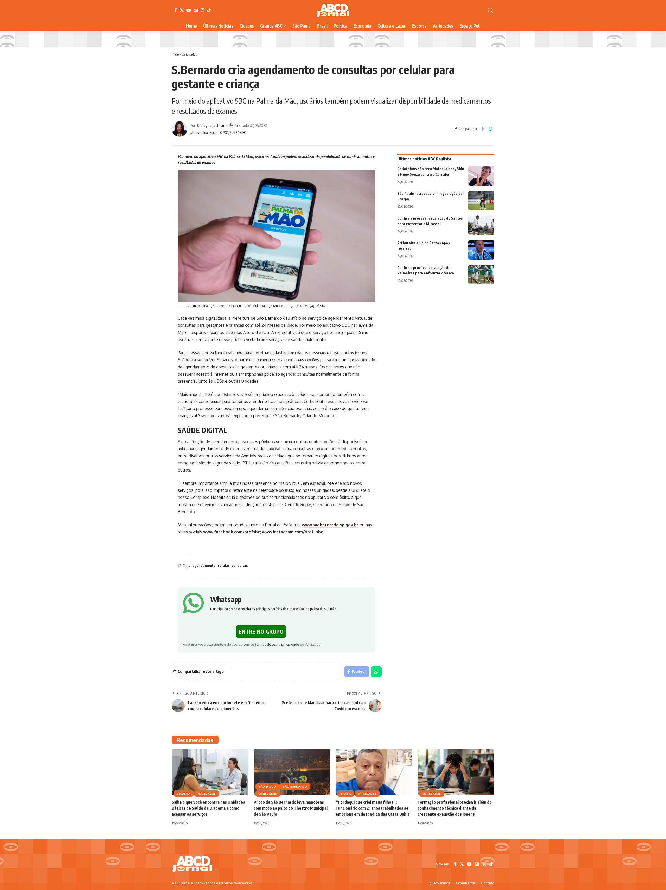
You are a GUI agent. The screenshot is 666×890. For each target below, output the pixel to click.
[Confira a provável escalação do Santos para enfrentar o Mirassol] (481, 225)
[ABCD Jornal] (332, 10)
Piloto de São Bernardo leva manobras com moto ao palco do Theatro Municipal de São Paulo (291, 808)
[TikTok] (209, 10)
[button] (490, 10)
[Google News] (196, 10)
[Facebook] (175, 10)
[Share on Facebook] (482, 129)
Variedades (189, 54)
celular (223, 565)
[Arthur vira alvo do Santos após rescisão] (481, 250)
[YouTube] (188, 10)
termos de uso (266, 644)
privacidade (290, 644)
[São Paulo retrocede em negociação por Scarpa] (481, 200)
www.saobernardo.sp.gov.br (330, 524)
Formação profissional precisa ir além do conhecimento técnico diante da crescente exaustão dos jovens (455, 808)
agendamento (204, 565)
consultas (240, 565)
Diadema (183, 793)
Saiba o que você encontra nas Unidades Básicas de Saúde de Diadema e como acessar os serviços (208, 808)
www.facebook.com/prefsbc (231, 531)
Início (175, 54)
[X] (181, 10)
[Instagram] (203, 10)
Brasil (346, 793)
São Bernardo (295, 786)
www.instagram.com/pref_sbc (292, 531)
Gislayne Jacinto (210, 125)
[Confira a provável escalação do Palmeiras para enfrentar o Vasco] (481, 274)
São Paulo (267, 786)
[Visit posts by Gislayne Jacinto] (179, 129)
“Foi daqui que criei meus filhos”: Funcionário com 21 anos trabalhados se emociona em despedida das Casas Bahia (372, 808)
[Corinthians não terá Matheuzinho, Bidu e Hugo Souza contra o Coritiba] (481, 176)
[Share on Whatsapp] (490, 129)
